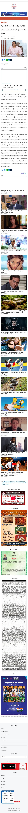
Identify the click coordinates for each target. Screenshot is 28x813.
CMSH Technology (16, 808)
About (2, 728)
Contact (2, 744)
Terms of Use (3, 750)
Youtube (3, 787)
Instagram (3, 781)
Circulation (3, 738)
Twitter (2, 778)
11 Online (5, 802)
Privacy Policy (4, 747)
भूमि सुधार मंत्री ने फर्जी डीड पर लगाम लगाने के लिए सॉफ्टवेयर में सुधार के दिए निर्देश (14, 483)
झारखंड (3, 22)
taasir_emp (5, 36)
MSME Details (4, 741)
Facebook (3, 775)
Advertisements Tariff (5, 734)
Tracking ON (10, 802)
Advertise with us (4, 731)
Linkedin (3, 784)
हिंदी (6, 22)
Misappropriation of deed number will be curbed (15, 481)
